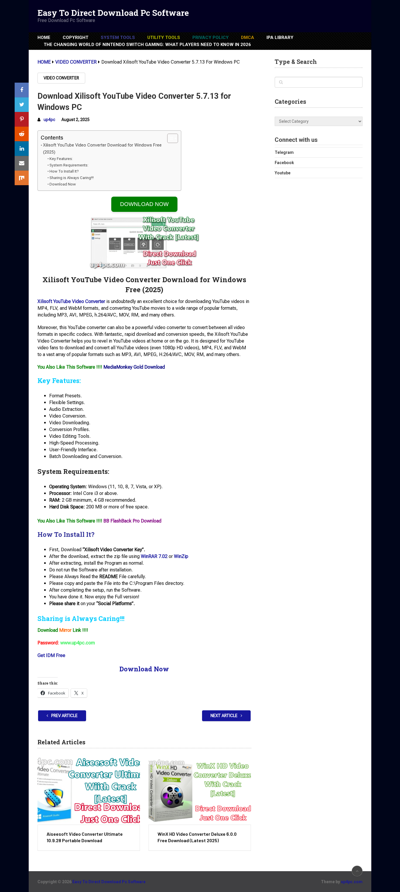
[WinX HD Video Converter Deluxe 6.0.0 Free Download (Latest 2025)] (199, 791)
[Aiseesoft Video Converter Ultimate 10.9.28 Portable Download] (88, 791)
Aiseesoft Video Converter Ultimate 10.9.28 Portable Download (85, 837)
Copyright (75, 37)
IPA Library (279, 37)
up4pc (49, 119)
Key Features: (61, 158)
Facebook (284, 162)
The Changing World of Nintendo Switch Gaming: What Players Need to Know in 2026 (147, 44)
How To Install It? (64, 171)
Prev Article (64, 715)
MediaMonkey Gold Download (134, 367)
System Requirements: (68, 165)
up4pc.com (352, 881)
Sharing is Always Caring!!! (71, 178)
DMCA (247, 37)
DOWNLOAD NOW (144, 204)
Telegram (284, 152)
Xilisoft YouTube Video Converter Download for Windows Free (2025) (102, 148)
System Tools (118, 37)
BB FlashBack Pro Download (132, 521)
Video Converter (61, 78)
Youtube (282, 173)
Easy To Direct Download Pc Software (113, 13)
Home (43, 37)
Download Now (62, 184)
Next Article (224, 715)
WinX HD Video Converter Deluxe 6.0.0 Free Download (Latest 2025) (197, 837)
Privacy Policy (210, 37)
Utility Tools (163, 37)
